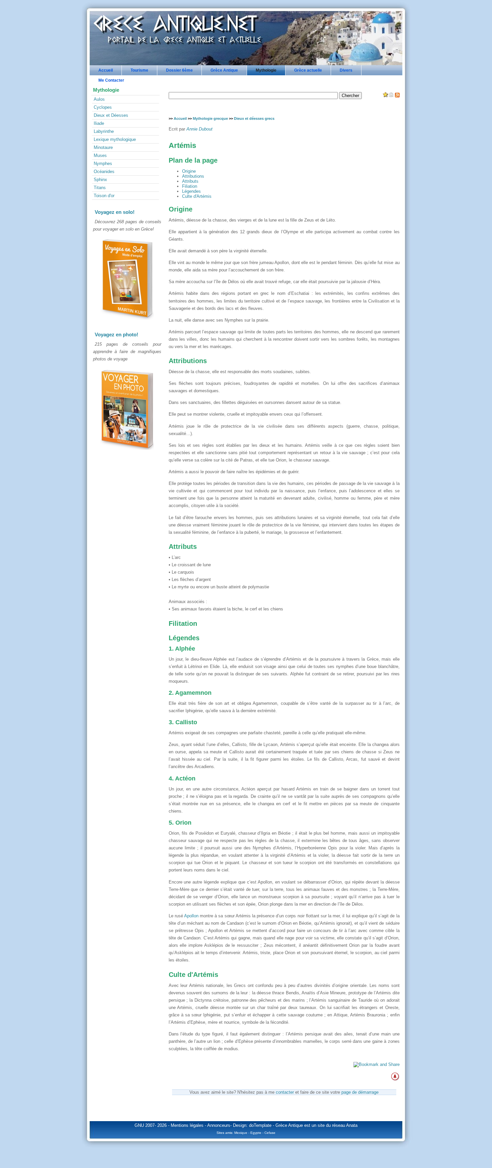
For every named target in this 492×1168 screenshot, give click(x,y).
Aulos (99, 99)
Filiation (189, 186)
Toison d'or (104, 195)
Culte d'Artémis (197, 196)
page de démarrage (360, 1092)
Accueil (105, 70)
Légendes (191, 191)
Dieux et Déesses (111, 115)
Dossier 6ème (179, 70)
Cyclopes (103, 107)
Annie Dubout (199, 129)
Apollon (191, 915)
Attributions (193, 176)
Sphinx (100, 179)
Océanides (104, 171)
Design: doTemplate (252, 1125)
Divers (346, 70)
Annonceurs (218, 1125)
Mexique (240, 1133)
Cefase (269, 1133)
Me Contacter (111, 80)
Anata (351, 1125)
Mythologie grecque (210, 118)
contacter (285, 1092)
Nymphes (103, 163)
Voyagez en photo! (116, 334)
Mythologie (266, 70)
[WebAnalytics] (127, 466)
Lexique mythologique (115, 139)
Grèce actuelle (308, 70)
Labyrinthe (104, 131)
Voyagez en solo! (115, 212)
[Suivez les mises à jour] (397, 95)
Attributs (190, 181)
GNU (139, 1125)
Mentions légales (187, 1125)
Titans (100, 187)
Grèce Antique (224, 70)
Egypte (255, 1133)
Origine (189, 171)
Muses (100, 155)
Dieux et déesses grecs (254, 118)
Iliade (99, 123)
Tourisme (139, 70)
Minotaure (103, 147)
